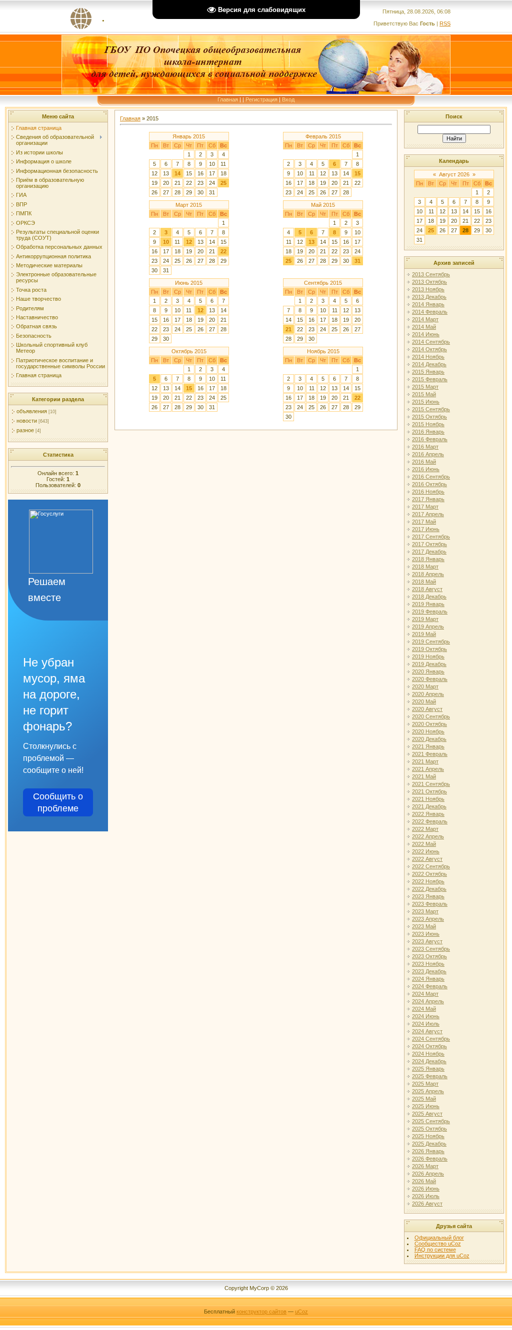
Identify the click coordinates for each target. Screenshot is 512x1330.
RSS (445, 23)
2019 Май (424, 634)
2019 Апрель (428, 627)
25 (223, 183)
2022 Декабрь (429, 889)
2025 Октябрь (429, 1129)
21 (289, 329)
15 (357, 173)
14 (177, 173)
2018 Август (427, 589)
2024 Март (425, 994)
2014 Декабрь (429, 364)
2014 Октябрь (429, 349)
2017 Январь (428, 499)
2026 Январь (428, 1151)
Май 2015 (323, 205)
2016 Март (425, 447)
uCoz (301, 1312)
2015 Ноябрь (428, 424)
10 (166, 242)
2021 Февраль (430, 754)
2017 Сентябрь (431, 537)
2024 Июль (426, 1024)
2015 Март (425, 387)
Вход (288, 99)
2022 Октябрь (429, 874)
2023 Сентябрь (431, 949)
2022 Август (427, 859)
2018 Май (424, 582)
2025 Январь (428, 1069)
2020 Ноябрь (428, 731)
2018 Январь (428, 559)
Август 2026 (454, 174)
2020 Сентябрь (431, 716)
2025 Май (424, 1099)
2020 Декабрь (429, 739)
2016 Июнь (426, 469)
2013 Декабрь (429, 297)
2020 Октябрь (429, 724)
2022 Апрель (428, 836)
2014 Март (425, 319)
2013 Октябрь (429, 282)
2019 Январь (428, 604)
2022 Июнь (426, 851)
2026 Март (425, 1166)
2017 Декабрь (429, 552)
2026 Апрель (428, 1174)
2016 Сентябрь (431, 477)
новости (26, 421)
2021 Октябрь (429, 791)
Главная (228, 99)
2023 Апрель (428, 919)
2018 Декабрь (429, 597)
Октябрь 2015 (189, 351)
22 (223, 251)
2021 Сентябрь (431, 784)
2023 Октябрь (429, 956)
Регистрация (262, 99)
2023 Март (425, 911)
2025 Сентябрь (431, 1121)
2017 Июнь (426, 529)
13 (311, 242)
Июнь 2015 (188, 283)
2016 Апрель (428, 454)
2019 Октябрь (429, 649)
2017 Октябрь (429, 544)
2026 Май (424, 1181)
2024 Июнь (426, 1016)
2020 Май (424, 701)
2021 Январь (428, 746)
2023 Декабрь (429, 971)
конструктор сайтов (261, 1312)
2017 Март (425, 507)
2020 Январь (428, 671)
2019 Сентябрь (431, 642)
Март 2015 (189, 205)
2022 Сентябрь (431, 866)
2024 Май (424, 1009)
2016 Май (424, 462)
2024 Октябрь (429, 1046)
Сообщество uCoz (437, 1244)
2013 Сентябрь (431, 274)
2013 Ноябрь (428, 289)
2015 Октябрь (429, 417)
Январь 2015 (188, 136)
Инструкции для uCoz (442, 1256)
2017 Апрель (428, 514)
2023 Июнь (426, 934)
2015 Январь (428, 372)
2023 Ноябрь (428, 964)
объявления (31, 411)
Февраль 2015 (323, 136)
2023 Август (427, 941)
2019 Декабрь (429, 664)
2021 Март (425, 761)
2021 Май (424, 776)
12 (189, 242)
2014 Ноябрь (428, 357)
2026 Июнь (426, 1189)
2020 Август (427, 709)
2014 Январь (428, 304)
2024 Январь (428, 979)
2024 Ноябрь (428, 1054)
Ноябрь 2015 (323, 351)
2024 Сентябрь (431, 1039)
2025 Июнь (426, 1106)
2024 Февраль (430, 986)
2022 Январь (428, 814)
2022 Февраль (430, 821)
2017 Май (424, 522)
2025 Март (425, 1084)
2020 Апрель (428, 694)
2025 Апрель (428, 1091)
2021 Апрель (428, 769)
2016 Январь (428, 432)
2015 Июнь (426, 402)
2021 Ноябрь (428, 799)
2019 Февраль (430, 612)
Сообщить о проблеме (58, 802)
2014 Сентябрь (431, 342)
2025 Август (427, 1114)
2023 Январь (428, 896)
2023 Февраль (430, 904)
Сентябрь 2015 (323, 283)
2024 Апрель (428, 1001)
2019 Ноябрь (428, 657)
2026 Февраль (430, 1159)
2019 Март (425, 619)
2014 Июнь (426, 334)
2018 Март (425, 567)
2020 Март (425, 686)
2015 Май (424, 394)
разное (25, 430)
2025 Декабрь (429, 1144)
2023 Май (424, 926)
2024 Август (427, 1031)
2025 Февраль (430, 1076)
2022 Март (425, 829)
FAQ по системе (435, 1250)
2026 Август (427, 1204)
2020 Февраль (430, 679)
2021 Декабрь (429, 806)
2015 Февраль (430, 379)
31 (357, 261)
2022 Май (424, 844)
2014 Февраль (430, 312)
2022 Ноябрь (428, 881)
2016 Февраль (430, 439)
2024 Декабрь (429, 1061)
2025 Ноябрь (428, 1136)
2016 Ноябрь (428, 492)
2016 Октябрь (429, 484)
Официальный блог (439, 1238)
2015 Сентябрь (431, 409)
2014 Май (424, 327)
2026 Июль (426, 1196)
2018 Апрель (428, 574)
